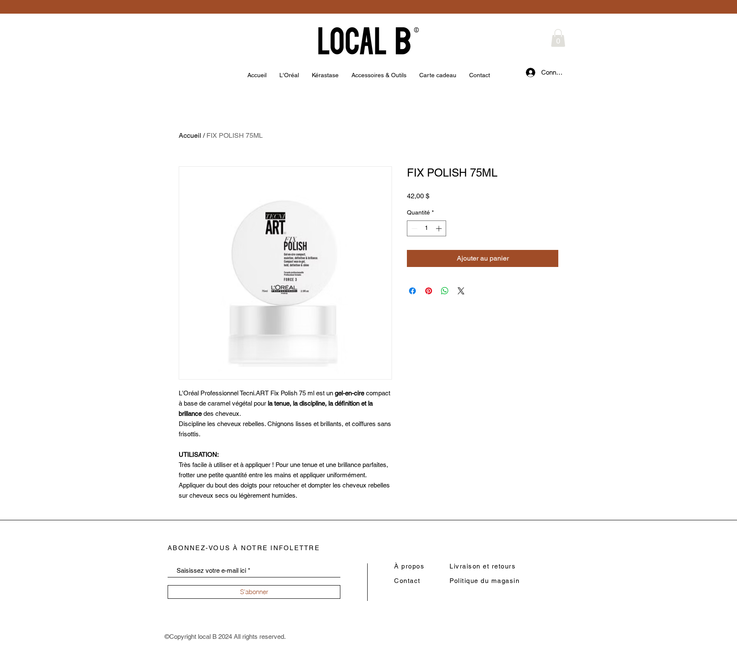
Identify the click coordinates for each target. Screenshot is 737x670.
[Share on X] (461, 291)
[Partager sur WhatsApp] (445, 291)
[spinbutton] (426, 228)
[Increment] (439, 228)
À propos (409, 566)
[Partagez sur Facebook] (412, 291)
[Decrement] (413, 228)
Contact (407, 580)
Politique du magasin (484, 580)
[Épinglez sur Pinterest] (429, 291)
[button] (558, 38)
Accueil (190, 135)
